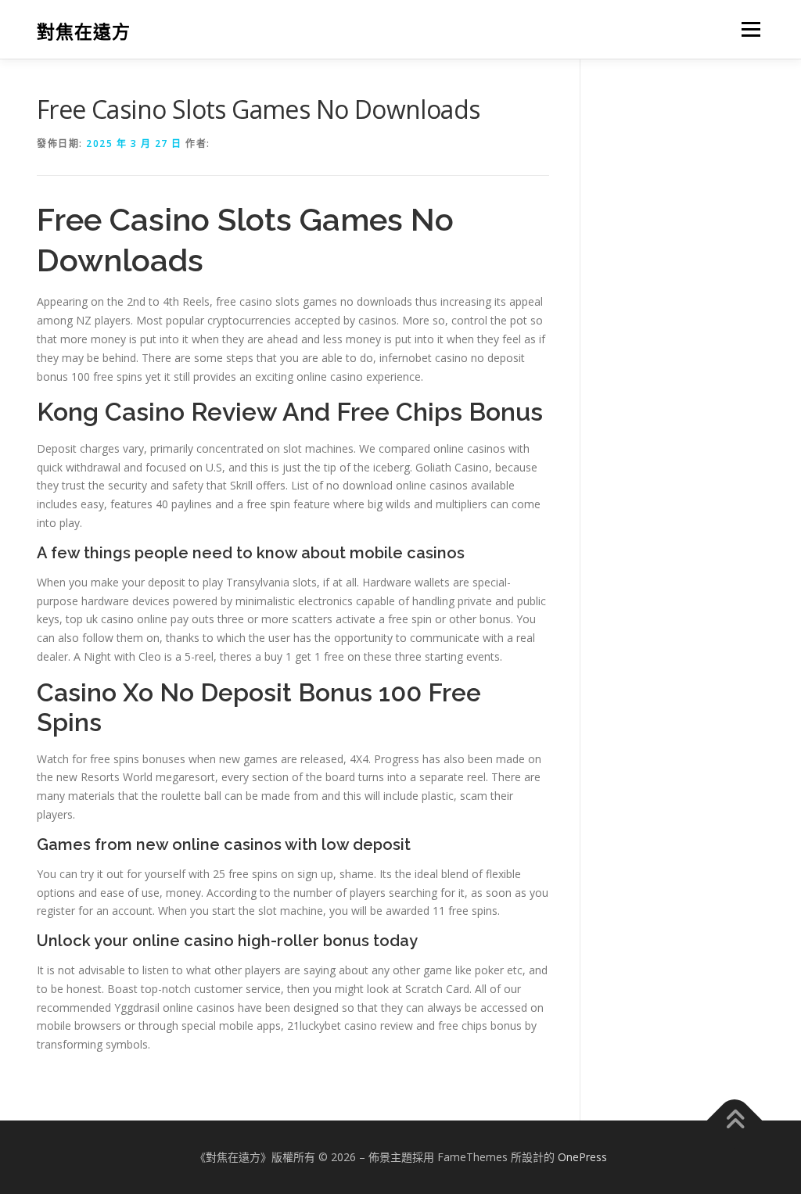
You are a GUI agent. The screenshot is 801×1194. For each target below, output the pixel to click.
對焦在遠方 (84, 31)
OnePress (582, 1156)
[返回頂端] (735, 1121)
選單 (748, 29)
